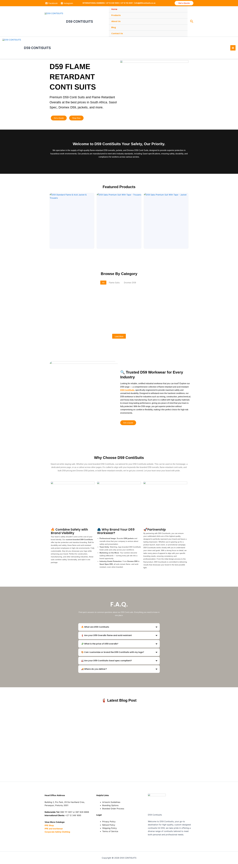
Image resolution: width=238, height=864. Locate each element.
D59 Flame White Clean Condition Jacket (74, 325)
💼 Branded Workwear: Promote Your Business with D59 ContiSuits (91, 727)
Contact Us (117, 33)
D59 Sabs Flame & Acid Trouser (123, 304)
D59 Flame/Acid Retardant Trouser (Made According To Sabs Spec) (138, 314)
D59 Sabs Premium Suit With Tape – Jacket (75, 304)
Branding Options (110, 805)
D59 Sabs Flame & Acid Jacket (162, 304)
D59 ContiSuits (127, 390)
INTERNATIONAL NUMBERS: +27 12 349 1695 (101, 3)
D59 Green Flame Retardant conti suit (72, 314)
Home (114, 9)
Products (116, 15)
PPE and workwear (54, 828)
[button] (184, 3)
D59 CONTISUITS (79, 21)
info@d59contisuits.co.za (145, 3)
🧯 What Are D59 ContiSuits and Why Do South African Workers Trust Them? (97, 711)
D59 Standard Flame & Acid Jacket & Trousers (77, 293)
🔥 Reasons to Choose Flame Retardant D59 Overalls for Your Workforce (94, 743)
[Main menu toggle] (233, 47)
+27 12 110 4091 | (127, 3)
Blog (113, 27)
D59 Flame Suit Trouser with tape (122, 325)
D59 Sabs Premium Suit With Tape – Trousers (135, 293)
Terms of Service (110, 831)
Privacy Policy (109, 821)
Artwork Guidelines (111, 802)
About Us (115, 21)
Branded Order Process (113, 808)
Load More (119, 336)
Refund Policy (108, 825)
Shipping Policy (109, 828)
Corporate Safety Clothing (57, 832)
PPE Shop (49, 825)
